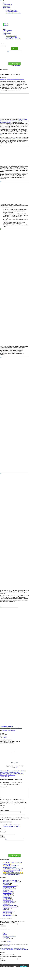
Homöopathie (6, 897)
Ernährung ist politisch (8, 888)
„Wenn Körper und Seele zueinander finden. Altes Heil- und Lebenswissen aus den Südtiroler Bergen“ (14, 121)
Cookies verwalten (24, 949)
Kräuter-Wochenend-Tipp (9, 905)
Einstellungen (23, 966)
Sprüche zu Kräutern (8, 911)
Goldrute (11, 772)
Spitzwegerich (3, 775)
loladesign (8, 941)
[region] (14, 18)
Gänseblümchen (22, 770)
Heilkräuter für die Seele (6, 726)
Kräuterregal (6, 908)
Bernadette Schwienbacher (8, 730)
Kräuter (22, 79)
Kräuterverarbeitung (5, 773)
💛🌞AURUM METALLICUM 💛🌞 (13, 873)
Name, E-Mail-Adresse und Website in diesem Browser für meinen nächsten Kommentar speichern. (14, 818)
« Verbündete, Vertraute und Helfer (11, 824)
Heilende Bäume (7, 895)
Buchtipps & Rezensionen (13, 79)
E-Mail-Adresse (4, 810)
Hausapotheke (6, 894)
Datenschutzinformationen (6, 948)
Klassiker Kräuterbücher (9, 901)
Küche (4, 909)
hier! (1, 134)
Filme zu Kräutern (7, 891)
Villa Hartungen (16, 138)
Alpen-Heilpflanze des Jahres (10, 880)
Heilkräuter (16, 772)
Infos (16, 767)
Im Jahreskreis (6, 898)
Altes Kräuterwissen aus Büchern (11, 881)
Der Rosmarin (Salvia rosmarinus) (11, 874)
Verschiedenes (6, 913)
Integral (4, 737)
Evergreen (5, 890)
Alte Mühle (17, 65)
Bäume (1, 770)
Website (2, 815)
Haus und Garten (7, 893)
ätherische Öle (6, 883)
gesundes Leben (4, 772)
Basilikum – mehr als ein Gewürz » (11, 826)
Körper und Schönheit (8, 902)
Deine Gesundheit (7, 887)
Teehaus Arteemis (7, 912)
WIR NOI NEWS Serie (9, 915)
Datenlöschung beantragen (12, 949)
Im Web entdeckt (7, 900)
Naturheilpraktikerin (15, 773)
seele (22, 773)
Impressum (7, 945)
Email (1, 924)
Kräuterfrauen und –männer (10, 907)
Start (4, 933)
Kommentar (3, 787)
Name (2, 808)
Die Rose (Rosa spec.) (8, 871)
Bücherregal (3, 79)
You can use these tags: (14, 802)
